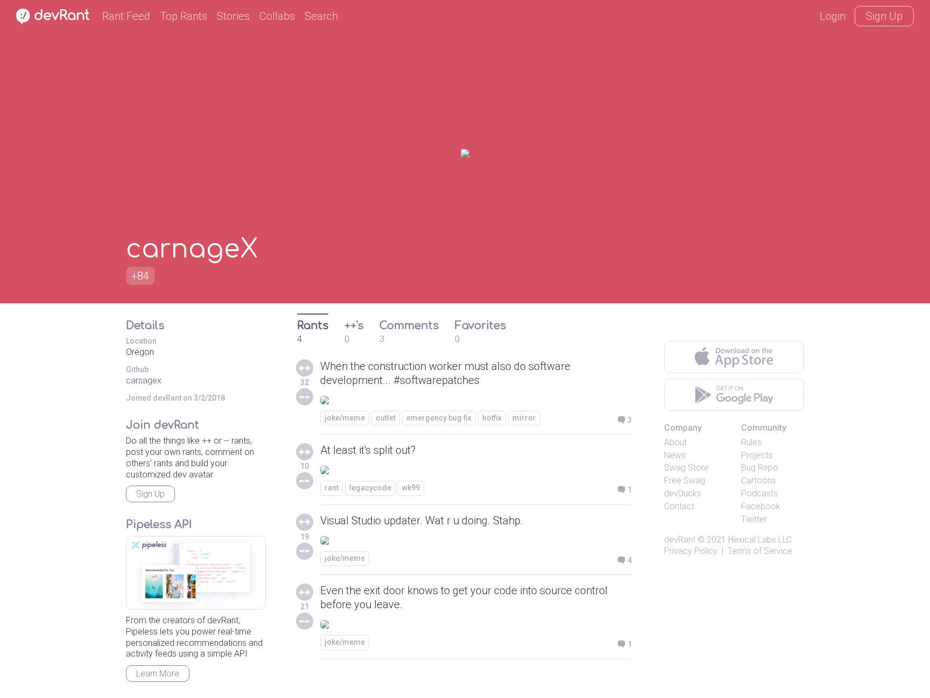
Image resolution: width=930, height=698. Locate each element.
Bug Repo (759, 467)
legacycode (370, 487)
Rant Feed (126, 16)
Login (833, 16)
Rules (751, 442)
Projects (757, 455)
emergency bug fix (438, 418)
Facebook (760, 506)
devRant (679, 540)
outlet (386, 418)
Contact (679, 506)
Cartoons (758, 480)
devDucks (682, 493)
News (675, 455)
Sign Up (884, 16)
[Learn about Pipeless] (196, 573)
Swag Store (686, 467)
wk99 (411, 487)
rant (332, 487)
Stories (233, 16)
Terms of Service (760, 551)
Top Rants (183, 16)
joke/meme (345, 418)
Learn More (157, 673)
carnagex (143, 380)
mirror (524, 418)
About (675, 442)
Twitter (754, 519)
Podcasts (759, 493)
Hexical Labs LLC (760, 540)
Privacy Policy (690, 551)
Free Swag (684, 480)
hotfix (492, 418)
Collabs (277, 16)
